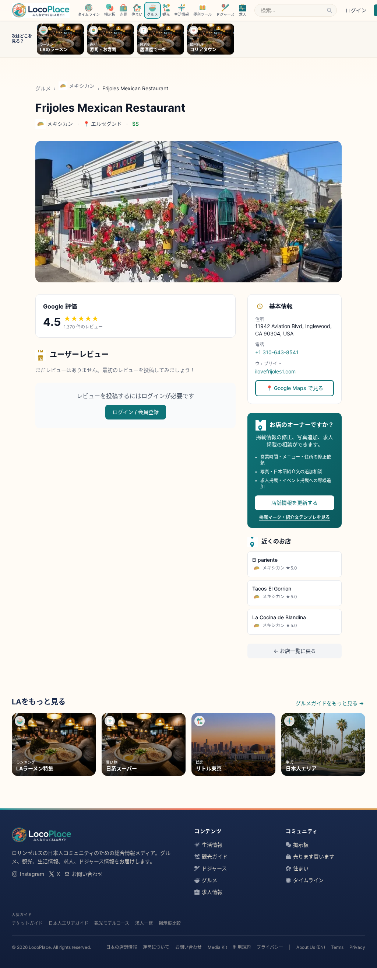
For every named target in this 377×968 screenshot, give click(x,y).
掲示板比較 (170, 923)
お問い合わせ (87, 874)
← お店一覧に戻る (295, 651)
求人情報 (212, 892)
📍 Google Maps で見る (294, 388)
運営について (156, 947)
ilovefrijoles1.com (275, 371)
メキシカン (82, 86)
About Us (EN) (310, 947)
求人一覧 (144, 923)
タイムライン (308, 880)
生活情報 (212, 845)
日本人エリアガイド (68, 923)
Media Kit (217, 947)
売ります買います (313, 856)
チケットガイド (27, 923)
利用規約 (242, 947)
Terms (337, 947)
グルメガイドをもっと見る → (330, 703)
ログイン (356, 10)
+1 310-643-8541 (277, 352)
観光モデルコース (111, 923)
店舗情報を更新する (294, 502)
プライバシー (270, 947)
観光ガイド (215, 856)
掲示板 (301, 845)
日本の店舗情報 (121, 947)
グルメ (43, 88)
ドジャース (214, 868)
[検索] (329, 10)
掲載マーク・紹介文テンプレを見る (294, 517)
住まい (301, 868)
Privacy (357, 947)
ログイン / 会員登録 (136, 412)
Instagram (32, 874)
